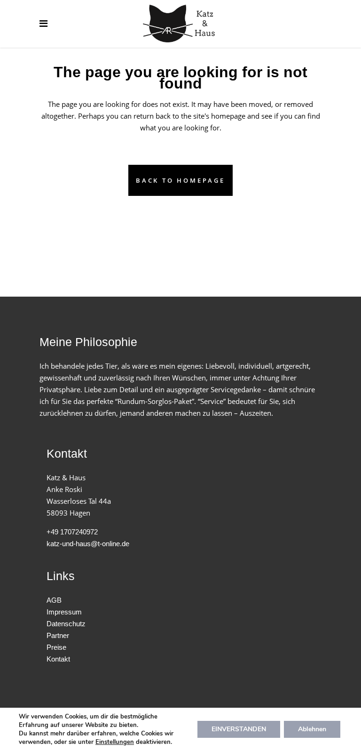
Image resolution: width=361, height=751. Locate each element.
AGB (54, 600)
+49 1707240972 (72, 532)
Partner (58, 635)
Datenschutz (66, 624)
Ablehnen (312, 729)
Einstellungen (114, 742)
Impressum (64, 612)
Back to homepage (180, 180)
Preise (56, 647)
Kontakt (58, 659)
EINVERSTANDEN (239, 729)
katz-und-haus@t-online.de (88, 544)
